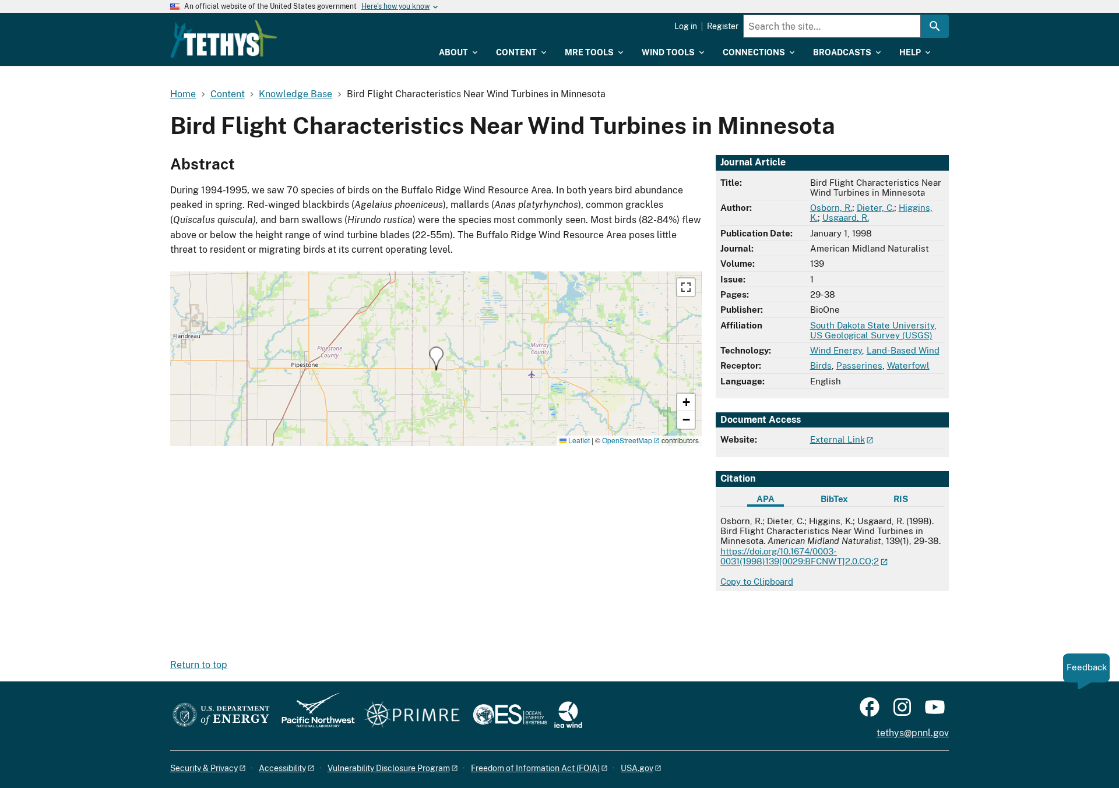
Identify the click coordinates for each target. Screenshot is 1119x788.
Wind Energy (836, 350)
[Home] (223, 39)
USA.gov (637, 768)
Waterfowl (908, 365)
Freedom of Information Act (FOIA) (535, 768)
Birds (821, 365)
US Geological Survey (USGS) (871, 335)
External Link (837, 439)
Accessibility (282, 768)
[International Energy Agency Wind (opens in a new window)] (568, 715)
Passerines (859, 365)
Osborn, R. (831, 208)
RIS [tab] (900, 499)
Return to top (198, 664)
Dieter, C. (875, 208)
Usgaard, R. (845, 217)
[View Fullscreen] (686, 287)
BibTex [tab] (834, 499)
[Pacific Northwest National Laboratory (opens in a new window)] (313, 715)
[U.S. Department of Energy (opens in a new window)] (221, 715)
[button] (436, 358)
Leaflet (578, 440)
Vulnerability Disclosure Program (389, 768)
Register (722, 26)
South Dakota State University (872, 325)
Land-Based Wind (903, 350)
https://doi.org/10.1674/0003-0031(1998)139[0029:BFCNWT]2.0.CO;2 (799, 556)
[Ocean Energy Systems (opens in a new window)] (511, 715)
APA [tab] (765, 499)
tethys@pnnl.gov (913, 732)
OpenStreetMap (627, 440)
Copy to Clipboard (756, 581)
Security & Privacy (204, 768)
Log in (685, 26)
